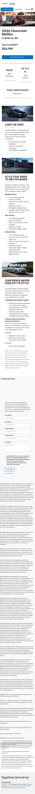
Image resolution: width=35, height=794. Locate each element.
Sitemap (19, 784)
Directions (18, 9)
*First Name (8, 415)
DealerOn (14, 784)
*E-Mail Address (9, 428)
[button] (7, 9)
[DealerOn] (6, 782)
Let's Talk (10, 469)
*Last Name (8, 422)
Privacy (24, 784)
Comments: (8, 442)
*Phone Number (9, 435)
